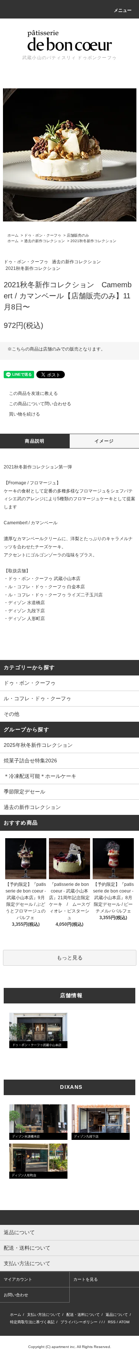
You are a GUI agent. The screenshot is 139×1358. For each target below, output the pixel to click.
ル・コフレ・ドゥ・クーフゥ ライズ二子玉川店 (55, 594)
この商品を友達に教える (33, 393)
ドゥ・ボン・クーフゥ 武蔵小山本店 (44, 578)
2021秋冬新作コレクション (93, 241)
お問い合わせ (16, 1295)
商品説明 (34, 441)
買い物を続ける (24, 414)
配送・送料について (83, 1315)
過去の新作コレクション (44, 241)
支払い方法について (43, 1315)
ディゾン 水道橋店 (26, 602)
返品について (117, 1315)
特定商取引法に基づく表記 (32, 1322)
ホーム (13, 235)
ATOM (124, 1322)
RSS (112, 1322)
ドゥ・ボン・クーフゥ (42, 235)
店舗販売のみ (78, 235)
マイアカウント (18, 1279)
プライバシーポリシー (78, 1322)
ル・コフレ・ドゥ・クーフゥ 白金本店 (46, 586)
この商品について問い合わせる (40, 403)
